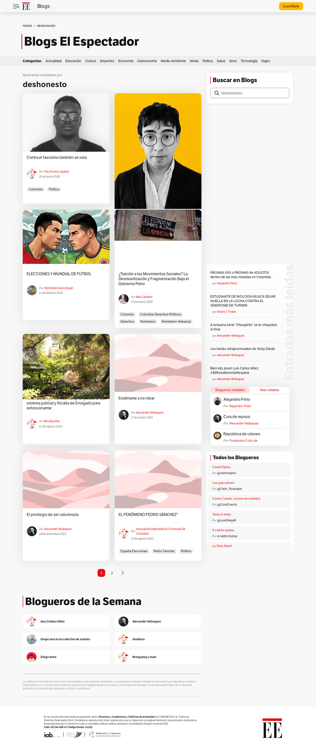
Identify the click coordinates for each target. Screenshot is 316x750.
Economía (125, 61)
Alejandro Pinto (227, 283)
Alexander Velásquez (149, 412)
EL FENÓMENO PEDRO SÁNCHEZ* (148, 514)
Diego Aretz (48, 657)
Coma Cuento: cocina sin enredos (236, 498)
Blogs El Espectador (81, 41)
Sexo (233, 61)
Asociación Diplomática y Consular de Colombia (160, 531)
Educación (73, 61)
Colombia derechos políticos (160, 314)
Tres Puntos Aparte (56, 171)
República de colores (241, 434)
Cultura (90, 61)
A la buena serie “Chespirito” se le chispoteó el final (243, 327)
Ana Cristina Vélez (52, 621)
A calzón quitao (223, 530)
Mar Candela (144, 297)
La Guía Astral (222, 546)
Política (207, 61)
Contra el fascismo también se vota (57, 157)
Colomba (127, 314)
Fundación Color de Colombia (243, 441)
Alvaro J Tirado (226, 311)
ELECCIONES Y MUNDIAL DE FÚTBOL (59, 274)
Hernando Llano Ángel (58, 288)
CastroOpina (221, 467)
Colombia (36, 189)
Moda (194, 61)
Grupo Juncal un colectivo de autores (65, 639)
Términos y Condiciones (112, 716)
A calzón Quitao (227, 536)
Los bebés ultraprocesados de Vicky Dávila (243, 349)
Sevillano (138, 639)
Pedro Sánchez (164, 551)
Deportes (107, 61)
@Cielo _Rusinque (229, 489)
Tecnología (249, 61)
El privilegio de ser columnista (53, 514)
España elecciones (133, 551)
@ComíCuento (227, 504)
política (54, 189)
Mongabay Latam (144, 657)
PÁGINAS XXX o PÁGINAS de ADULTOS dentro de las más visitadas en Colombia (240, 274)
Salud (221, 61)
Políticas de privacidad (141, 716)
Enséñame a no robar (136, 398)
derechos (127, 321)
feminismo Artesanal (176, 321)
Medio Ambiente (173, 61)
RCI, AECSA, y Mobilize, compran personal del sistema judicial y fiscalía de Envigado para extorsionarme (66, 403)
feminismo (148, 321)
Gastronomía (147, 61)
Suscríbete (291, 6)
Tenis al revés (221, 514)
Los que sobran (223, 483)
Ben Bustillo (52, 421)
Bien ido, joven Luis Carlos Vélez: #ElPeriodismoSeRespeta (234, 370)
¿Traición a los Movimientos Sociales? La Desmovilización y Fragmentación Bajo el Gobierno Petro (153, 279)
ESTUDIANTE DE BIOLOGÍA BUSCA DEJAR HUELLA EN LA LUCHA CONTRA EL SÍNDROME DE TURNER (243, 301)
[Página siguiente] (123, 573)
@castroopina (226, 473)
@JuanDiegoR (226, 520)
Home (27, 25)
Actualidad (53, 61)
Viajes (265, 61)
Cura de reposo (236, 416)
